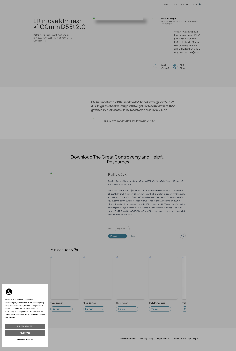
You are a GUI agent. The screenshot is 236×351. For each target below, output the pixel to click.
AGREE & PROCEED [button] (25, 326)
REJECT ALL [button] (25, 333)
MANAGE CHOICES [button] (25, 339)
